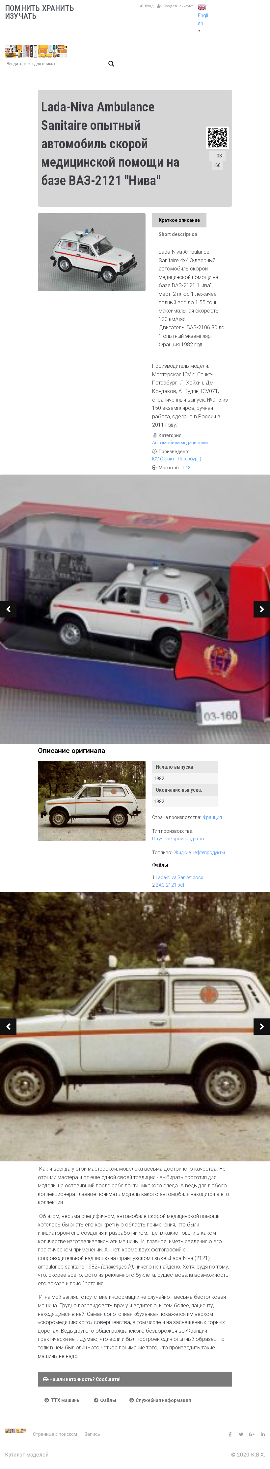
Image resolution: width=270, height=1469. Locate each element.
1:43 (186, 467)
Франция (212, 817)
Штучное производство (178, 838)
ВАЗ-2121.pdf (170, 885)
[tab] (179, 220)
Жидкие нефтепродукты (199, 852)
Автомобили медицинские (180, 442)
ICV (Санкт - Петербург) (176, 458)
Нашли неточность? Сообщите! (84, 1379)
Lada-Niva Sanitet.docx (179, 877)
